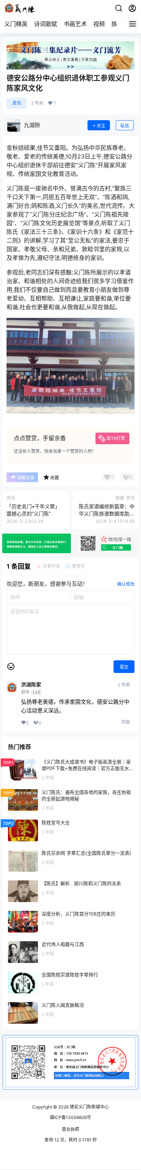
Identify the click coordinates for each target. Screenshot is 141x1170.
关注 (101, 126)
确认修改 (125, 584)
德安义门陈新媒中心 (89, 1107)
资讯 (16, 103)
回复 (125, 722)
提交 (124, 667)
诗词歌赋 (45, 24)
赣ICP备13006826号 (70, 1117)
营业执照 (70, 1129)
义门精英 (15, 24)
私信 (124, 126)
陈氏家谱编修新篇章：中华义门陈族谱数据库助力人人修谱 (106, 513)
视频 (99, 24)
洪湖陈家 (31, 684)
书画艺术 (75, 24)
